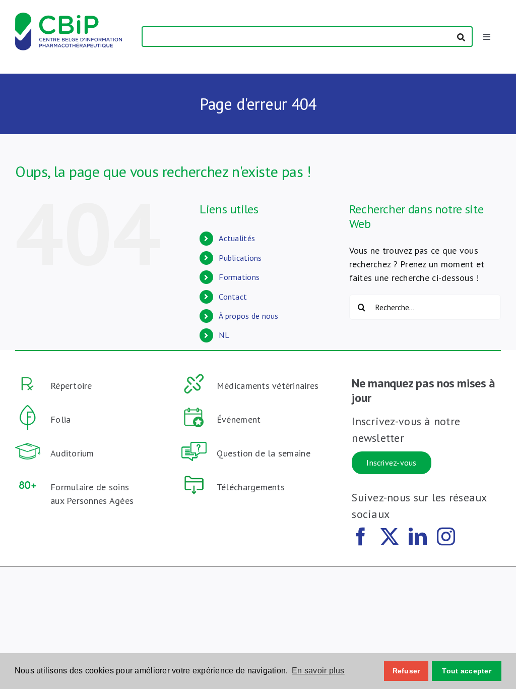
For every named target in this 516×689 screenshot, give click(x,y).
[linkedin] (418, 537)
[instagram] (446, 537)
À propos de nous (248, 316)
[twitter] (389, 537)
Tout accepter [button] (466, 671)
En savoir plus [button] (318, 670)
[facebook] (361, 537)
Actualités (237, 238)
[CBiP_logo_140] (68, 17)
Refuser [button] (406, 671)
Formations (239, 277)
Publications (240, 258)
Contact (233, 297)
